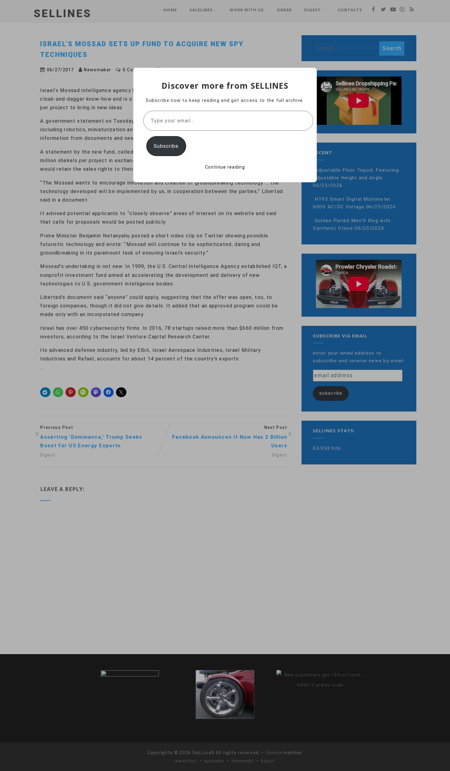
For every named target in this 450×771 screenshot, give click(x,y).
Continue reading (225, 167)
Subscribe (166, 146)
